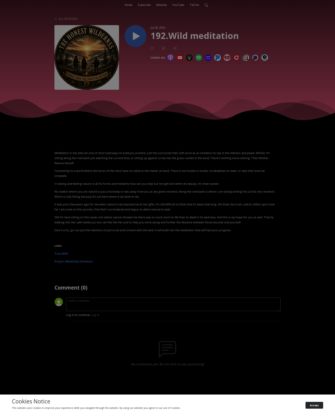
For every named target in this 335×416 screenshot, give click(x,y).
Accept (314, 405)
